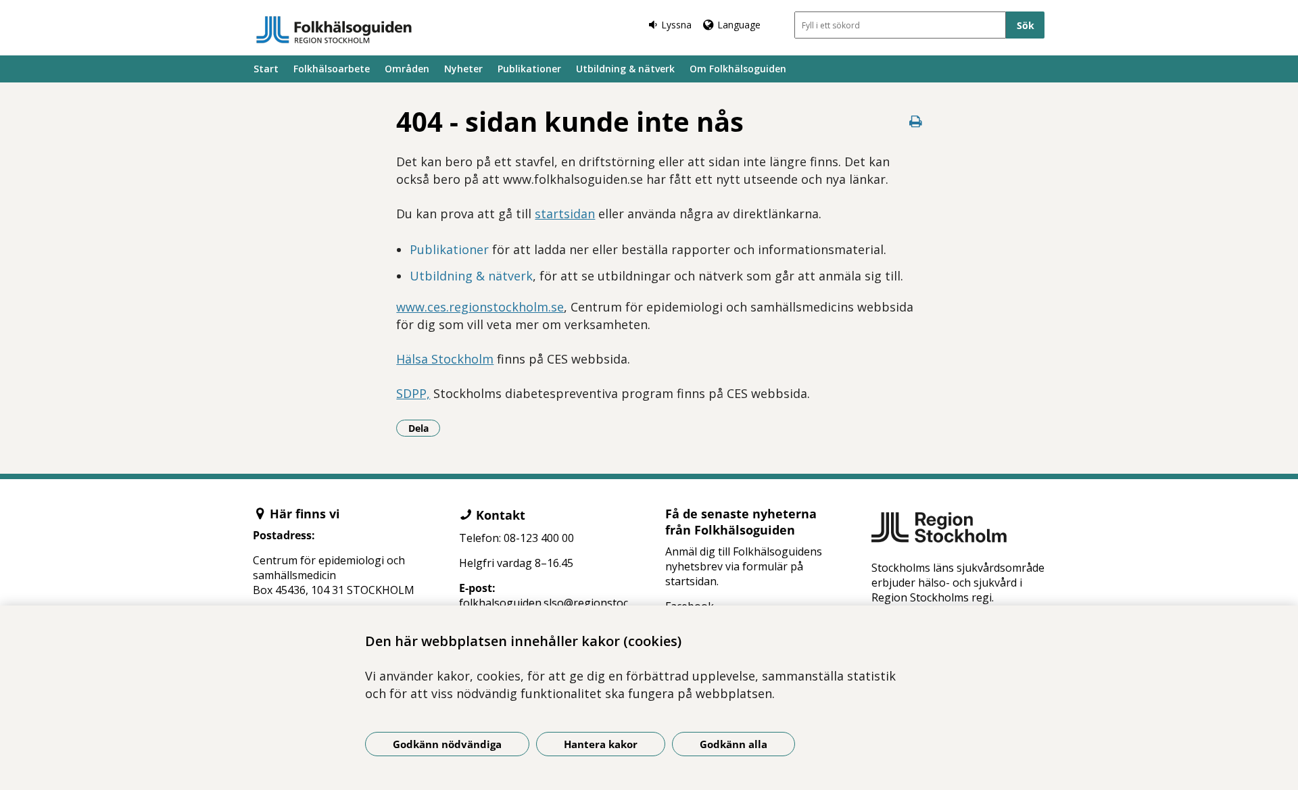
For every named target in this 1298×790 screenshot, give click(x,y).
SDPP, (413, 393)
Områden (407, 68)
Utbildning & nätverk (625, 68)
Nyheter (463, 68)
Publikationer (529, 68)
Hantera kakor (601, 744)
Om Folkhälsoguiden (738, 68)
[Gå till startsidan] (334, 30)
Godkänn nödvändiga (447, 744)
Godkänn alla (733, 744)
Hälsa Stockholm (445, 359)
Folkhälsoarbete (331, 68)
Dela (424, 428)
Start (266, 68)
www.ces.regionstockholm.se (480, 307)
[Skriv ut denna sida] (916, 121)
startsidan (565, 213)
